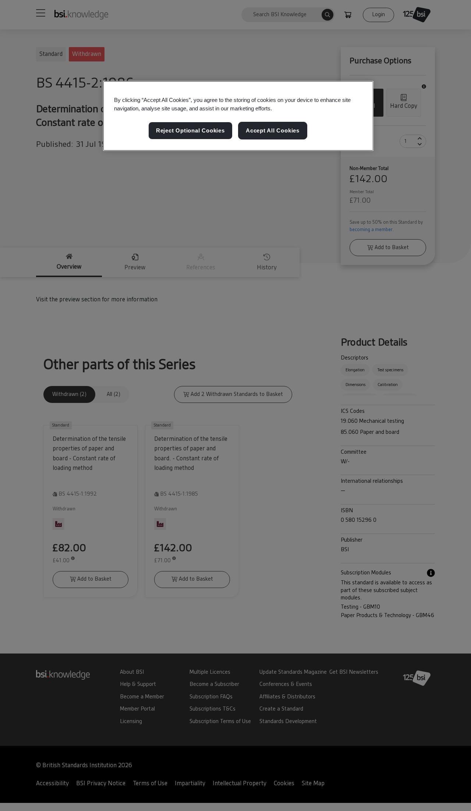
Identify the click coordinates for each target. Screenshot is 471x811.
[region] (238, 116)
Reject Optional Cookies (190, 131)
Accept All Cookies (273, 131)
